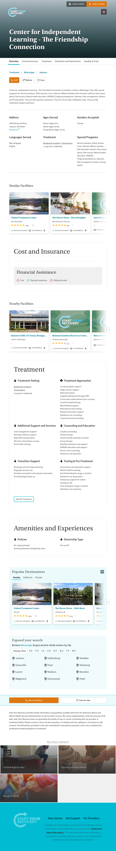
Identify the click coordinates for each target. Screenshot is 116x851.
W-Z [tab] (74, 650)
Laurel (18, 671)
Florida (38, 577)
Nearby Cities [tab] (19, 650)
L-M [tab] (49, 650)
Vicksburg (85, 665)
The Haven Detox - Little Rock (70, 608)
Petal (82, 678)
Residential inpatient (52, 143)
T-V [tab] (67, 650)
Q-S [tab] (61, 650)
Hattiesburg (53, 658)
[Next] (106, 211)
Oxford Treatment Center (23, 217)
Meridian (84, 658)
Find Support (98, 4)
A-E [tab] (30, 650)
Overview (13, 61)
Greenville (20, 665)
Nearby (16, 577)
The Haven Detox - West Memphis (69, 217)
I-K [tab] (42, 650)
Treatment (46, 61)
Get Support (73, 818)
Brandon (84, 671)
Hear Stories (78, 4)
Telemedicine (67, 143)
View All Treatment (24, 499)
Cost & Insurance (30, 61)
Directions (13, 129)
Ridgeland (20, 678)
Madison (51, 671)
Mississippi (26, 645)
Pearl (50, 665)
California (27, 577)
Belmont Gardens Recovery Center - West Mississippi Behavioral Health (70, 335)
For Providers (91, 818)
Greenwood (53, 678)
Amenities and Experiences (68, 61)
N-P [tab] (55, 650)
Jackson (19, 658)
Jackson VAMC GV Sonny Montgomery (29, 335)
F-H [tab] (37, 650)
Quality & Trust (91, 61)
